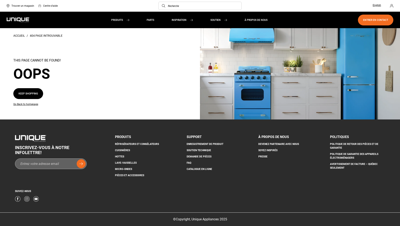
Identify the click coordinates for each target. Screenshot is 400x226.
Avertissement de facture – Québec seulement (354, 166)
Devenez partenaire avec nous (278, 144)
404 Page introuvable (46, 35)
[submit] (81, 163)
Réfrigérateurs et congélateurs (137, 144)
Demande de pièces (199, 156)
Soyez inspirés (268, 150)
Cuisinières (122, 150)
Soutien (215, 20)
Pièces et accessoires (129, 175)
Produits (117, 20)
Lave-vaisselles (126, 162)
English (377, 5)
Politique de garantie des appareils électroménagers (354, 156)
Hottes (119, 156)
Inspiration (179, 20)
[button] (163, 6)
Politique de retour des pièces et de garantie (354, 146)
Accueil (19, 35)
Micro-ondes (123, 169)
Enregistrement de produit (205, 144)
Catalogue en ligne (199, 169)
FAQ (189, 162)
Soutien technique (199, 150)
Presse (263, 156)
